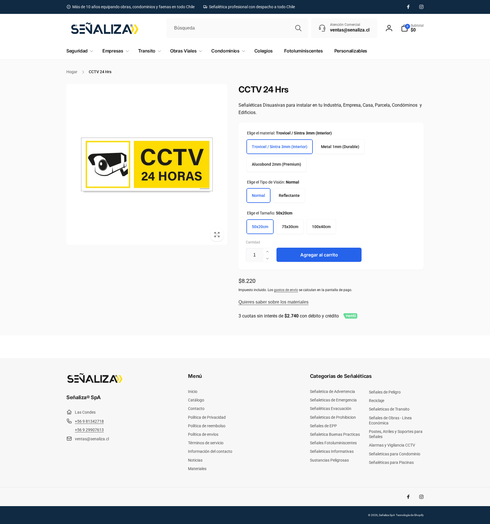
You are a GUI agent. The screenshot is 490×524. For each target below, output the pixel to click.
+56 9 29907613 (89, 430)
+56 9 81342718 (89, 421)
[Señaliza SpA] (94, 381)
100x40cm (321, 226)
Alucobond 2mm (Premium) (276, 164)
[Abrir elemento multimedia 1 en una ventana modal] (146, 164)
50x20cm (260, 226)
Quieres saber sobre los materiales (273, 302)
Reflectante (289, 195)
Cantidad (253, 242)
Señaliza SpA (387, 515)
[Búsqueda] (298, 28)
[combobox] (237, 28)
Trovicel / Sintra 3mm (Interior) (279, 146)
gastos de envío (286, 290)
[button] (412, 28)
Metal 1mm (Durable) (340, 146)
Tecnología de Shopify (410, 515)
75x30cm (290, 226)
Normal (258, 195)
